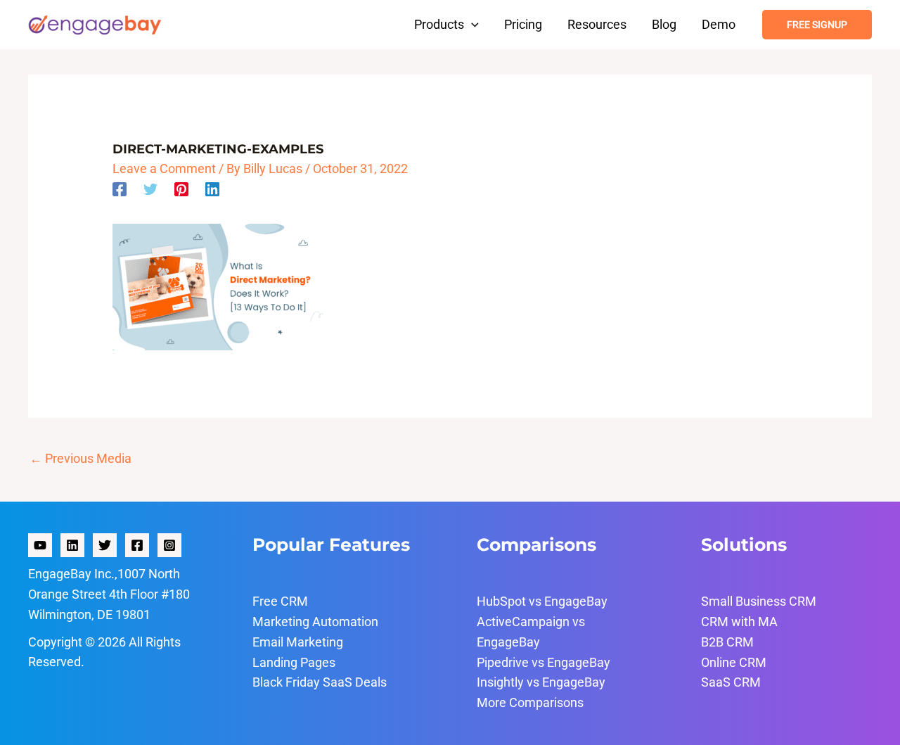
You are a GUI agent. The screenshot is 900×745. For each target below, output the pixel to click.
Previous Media (80, 458)
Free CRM (280, 601)
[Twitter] (150, 188)
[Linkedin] (212, 188)
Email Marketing (297, 642)
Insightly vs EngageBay (541, 682)
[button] (471, 24)
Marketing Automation (315, 621)
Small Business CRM (758, 601)
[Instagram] (169, 545)
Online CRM (733, 662)
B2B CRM (727, 642)
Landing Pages (293, 662)
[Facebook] (119, 188)
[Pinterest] (181, 188)
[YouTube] (40, 545)
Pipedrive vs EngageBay (543, 662)
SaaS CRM (731, 682)
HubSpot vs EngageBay (542, 601)
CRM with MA (739, 621)
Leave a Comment (164, 168)
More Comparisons (530, 702)
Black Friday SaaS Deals (319, 682)
